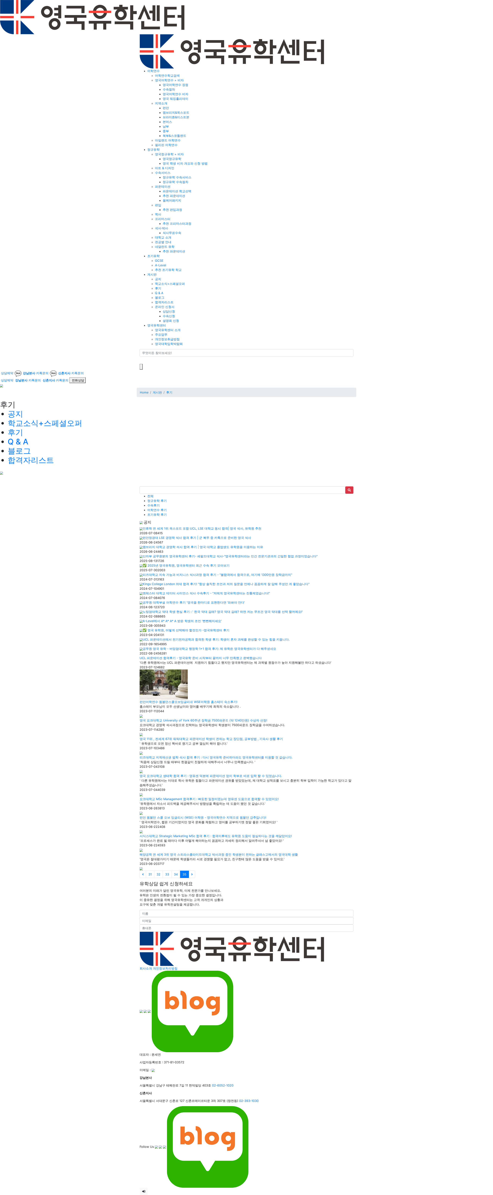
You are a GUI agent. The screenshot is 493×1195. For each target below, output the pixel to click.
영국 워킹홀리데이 (175, 99)
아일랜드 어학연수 (168, 140)
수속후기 (153, 505)
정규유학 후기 (157, 501)
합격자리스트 (164, 302)
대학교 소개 (163, 237)
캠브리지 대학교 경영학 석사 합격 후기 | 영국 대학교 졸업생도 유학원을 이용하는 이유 (203, 547)
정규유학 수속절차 (175, 182)
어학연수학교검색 (167, 75)
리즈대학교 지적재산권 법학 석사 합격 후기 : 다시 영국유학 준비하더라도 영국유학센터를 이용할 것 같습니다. (216, 757)
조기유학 (153, 256)
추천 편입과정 (172, 210)
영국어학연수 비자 (175, 94)
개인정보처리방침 (165, 968)
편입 (158, 205)
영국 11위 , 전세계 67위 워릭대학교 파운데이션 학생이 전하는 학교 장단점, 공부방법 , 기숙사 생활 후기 (211, 739)
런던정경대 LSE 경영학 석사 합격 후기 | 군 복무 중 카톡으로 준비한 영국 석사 (197, 538)
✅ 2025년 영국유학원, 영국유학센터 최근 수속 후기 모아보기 (186, 565)
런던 (166, 108)
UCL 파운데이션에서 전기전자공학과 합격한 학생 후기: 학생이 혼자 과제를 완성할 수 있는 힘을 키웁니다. (216, 639)
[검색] (142, 360)
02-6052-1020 (222, 1085)
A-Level (160, 265)
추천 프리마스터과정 (177, 223)
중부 (166, 131)
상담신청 (169, 311)
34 (176, 874)
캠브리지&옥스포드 (176, 112)
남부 (166, 126)
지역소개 (161, 103)
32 (158, 874)
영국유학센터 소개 (168, 330)
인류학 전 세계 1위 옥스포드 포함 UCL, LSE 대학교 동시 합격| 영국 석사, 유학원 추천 (202, 528)
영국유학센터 (156, 325)
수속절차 (169, 89)
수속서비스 (162, 173)
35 (184, 874)
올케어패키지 (172, 200)
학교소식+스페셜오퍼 (170, 284)
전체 (150, 496)
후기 (158, 288)
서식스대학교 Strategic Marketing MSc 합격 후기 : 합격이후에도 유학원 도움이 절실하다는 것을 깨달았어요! (216, 836)
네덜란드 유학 (164, 247)
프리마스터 (162, 219)
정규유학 (153, 149)
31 (150, 874)
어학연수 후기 (157, 510)
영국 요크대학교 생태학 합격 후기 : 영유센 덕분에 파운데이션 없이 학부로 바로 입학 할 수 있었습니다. (211, 776)
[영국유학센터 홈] (92, 17)
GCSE (159, 260)
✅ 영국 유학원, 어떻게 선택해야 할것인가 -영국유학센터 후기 (186, 630)
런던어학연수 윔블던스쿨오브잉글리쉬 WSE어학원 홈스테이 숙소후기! (188, 702)
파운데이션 (162, 186)
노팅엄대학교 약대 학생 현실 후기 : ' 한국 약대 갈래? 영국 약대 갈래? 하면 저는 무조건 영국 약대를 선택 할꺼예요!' (223, 612)
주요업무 (161, 334)
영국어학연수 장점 (175, 85)
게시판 (152, 274)
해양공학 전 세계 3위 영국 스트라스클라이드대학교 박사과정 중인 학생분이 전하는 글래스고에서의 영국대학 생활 (219, 854)
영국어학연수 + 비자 (169, 80)
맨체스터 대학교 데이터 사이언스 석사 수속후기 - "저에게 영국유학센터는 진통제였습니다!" (206, 593)
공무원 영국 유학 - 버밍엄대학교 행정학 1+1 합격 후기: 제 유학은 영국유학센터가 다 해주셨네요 (209, 649)
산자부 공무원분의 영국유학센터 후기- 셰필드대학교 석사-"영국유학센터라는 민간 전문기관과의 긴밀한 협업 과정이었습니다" (230, 556)
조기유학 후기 (157, 514)
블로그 (159, 297)
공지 (158, 279)
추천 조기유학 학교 (168, 270)
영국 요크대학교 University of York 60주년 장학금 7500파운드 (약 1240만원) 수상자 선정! (203, 720)
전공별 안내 (163, 242)
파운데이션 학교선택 (177, 191)
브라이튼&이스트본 (176, 117)
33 (167, 874)
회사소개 (146, 968)
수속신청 (169, 316)
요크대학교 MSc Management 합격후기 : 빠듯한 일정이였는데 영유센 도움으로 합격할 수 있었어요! (209, 799)
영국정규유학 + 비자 (169, 154)
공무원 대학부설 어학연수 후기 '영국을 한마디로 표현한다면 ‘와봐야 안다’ (194, 602)
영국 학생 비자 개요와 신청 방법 (185, 163)
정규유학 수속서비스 (177, 177)
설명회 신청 (171, 321)
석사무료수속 (172, 233)
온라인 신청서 (164, 307)
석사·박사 (161, 228)
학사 (158, 214)
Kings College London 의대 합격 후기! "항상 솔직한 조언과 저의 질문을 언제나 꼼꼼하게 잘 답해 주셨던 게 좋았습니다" (226, 584)
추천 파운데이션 (174, 196)
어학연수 (153, 71)
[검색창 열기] (141, 367)
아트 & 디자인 (164, 168)
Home (144, 392)
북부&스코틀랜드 (174, 136)
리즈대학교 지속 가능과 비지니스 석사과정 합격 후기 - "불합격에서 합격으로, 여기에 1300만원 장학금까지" (217, 575)
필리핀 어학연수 (166, 145)
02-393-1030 (249, 1101)
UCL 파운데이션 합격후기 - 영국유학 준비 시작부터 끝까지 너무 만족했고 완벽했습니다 (201, 658)
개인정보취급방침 (167, 339)
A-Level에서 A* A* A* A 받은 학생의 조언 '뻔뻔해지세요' (182, 621)
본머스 (167, 122)
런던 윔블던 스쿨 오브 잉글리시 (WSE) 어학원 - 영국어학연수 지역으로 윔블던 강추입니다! (203, 817)
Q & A (159, 293)
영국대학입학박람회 (169, 344)
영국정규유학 (172, 159)
